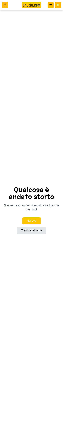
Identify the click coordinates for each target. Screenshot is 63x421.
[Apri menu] (51, 5)
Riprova (31, 220)
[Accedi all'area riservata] (58, 5)
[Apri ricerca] (5, 5)
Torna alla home (31, 230)
